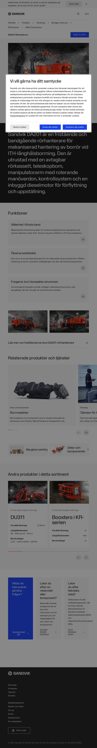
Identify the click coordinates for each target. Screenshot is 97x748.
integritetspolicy (17, 116)
